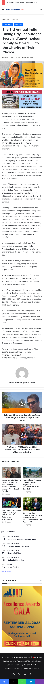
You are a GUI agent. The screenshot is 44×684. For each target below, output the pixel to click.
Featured (18, 24)
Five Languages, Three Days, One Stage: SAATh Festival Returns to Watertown (11, 514)
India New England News (22, 382)
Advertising (18, 665)
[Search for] (41, 10)
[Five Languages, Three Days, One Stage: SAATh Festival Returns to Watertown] (11, 502)
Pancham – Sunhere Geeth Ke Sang (22, 539)
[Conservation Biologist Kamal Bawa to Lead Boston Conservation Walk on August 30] (32, 504)
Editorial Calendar (30, 665)
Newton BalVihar (14, 553)
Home (6, 19)
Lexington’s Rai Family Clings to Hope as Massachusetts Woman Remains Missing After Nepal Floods (11, 485)
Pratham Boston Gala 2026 (18, 546)
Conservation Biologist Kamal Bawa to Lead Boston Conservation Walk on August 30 (32, 517)
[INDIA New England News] (15, 9)
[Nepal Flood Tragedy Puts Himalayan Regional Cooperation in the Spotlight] (32, 472)
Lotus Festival (13, 567)
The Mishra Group (34, 661)
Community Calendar (31, 668)
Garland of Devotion (16, 560)
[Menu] (3, 10)
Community (14, 19)
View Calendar (5, 572)
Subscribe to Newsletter (14, 668)
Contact (10, 665)
